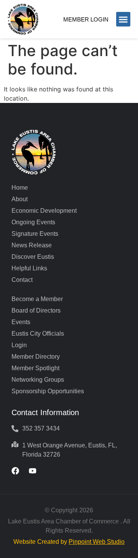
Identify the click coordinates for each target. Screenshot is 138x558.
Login (19, 345)
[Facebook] (15, 471)
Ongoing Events (33, 222)
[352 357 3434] (15, 428)
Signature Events (35, 233)
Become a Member (37, 299)
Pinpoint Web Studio (97, 541)
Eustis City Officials (38, 333)
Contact (22, 280)
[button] (123, 19)
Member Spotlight (35, 368)
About (20, 199)
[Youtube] (32, 471)
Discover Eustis (33, 256)
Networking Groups (38, 379)
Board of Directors (36, 310)
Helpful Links (29, 268)
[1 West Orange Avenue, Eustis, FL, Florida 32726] (15, 444)
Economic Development (44, 210)
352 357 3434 (41, 428)
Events (21, 322)
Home (20, 187)
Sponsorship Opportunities (48, 391)
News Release (32, 245)
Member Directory (36, 356)
